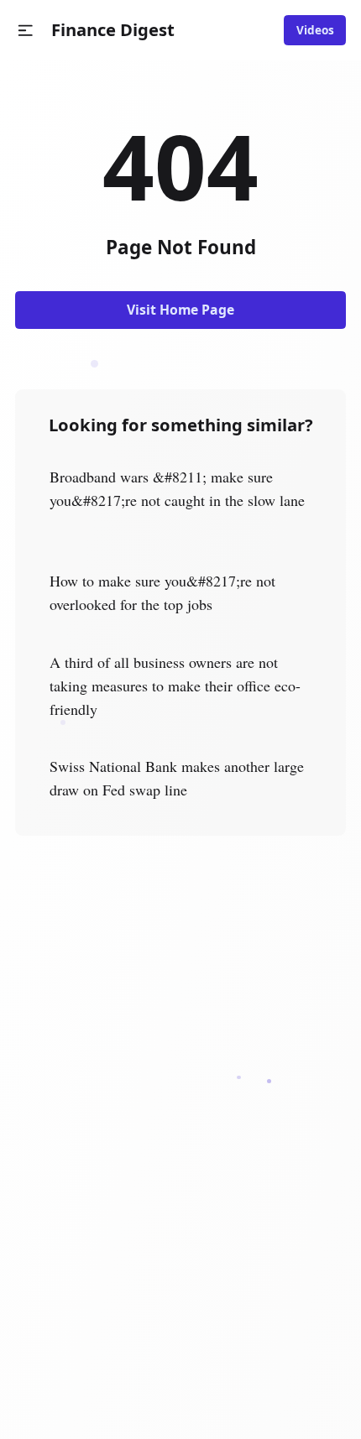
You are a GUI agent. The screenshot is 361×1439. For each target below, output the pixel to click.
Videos (315, 30)
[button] (25, 31)
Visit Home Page (180, 309)
